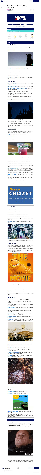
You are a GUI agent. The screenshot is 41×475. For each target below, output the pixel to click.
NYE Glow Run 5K (10, 313)
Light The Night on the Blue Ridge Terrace (14, 168)
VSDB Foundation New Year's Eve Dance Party (15, 344)
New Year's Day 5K (10, 393)
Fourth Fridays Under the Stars (12, 99)
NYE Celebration (10, 347)
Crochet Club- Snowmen (11, 307)
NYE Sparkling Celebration (12, 316)
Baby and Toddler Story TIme (12, 83)
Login (31, 1)
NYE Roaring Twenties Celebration (13, 352)
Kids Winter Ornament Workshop (13, 86)
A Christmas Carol (10, 212)
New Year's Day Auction (11, 391)
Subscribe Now (36, 1)
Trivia (8, 75)
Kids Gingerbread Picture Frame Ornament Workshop (16, 68)
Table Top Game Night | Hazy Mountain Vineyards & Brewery (17, 88)
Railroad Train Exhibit (11, 136)
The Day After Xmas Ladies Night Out (14, 77)
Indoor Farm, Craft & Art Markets (13, 411)
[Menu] (39, 1)
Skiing (9, 134)
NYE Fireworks (10, 355)
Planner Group (10, 290)
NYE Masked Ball (10, 319)
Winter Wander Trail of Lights (12, 221)
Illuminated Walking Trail (12, 174)
